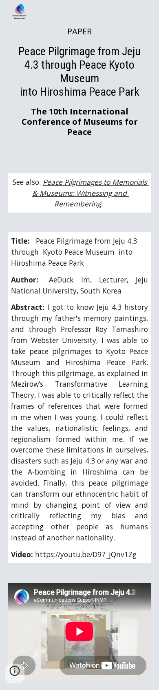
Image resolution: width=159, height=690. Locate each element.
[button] (14, 673)
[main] (79, 82)
